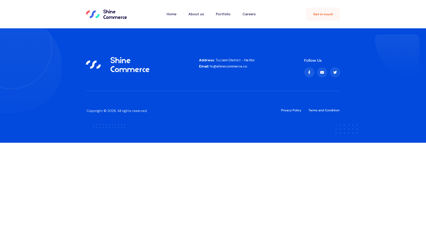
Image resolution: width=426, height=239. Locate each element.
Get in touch (323, 14)
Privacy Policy (291, 110)
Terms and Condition (323, 110)
